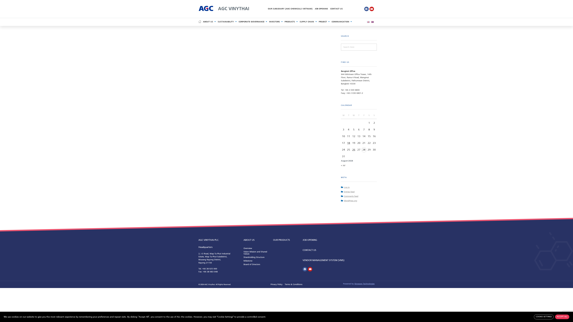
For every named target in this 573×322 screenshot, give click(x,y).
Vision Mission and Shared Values (255, 253)
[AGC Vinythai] (223, 8)
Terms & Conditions (293, 284)
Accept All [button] (562, 317)
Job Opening (321, 9)
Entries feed (349, 192)
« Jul (343, 166)
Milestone (248, 261)
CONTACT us (309, 250)
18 (348, 143)
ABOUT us (249, 240)
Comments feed (351, 196)
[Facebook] (366, 9)
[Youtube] (371, 9)
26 (353, 150)
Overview (248, 248)
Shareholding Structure (254, 257)
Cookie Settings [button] (544, 317)
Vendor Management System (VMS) (323, 260)
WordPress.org (350, 201)
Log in (347, 187)
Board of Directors (252, 265)
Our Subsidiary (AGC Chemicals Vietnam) (290, 9)
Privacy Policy (276, 284)
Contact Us (336, 9)
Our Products (281, 240)
